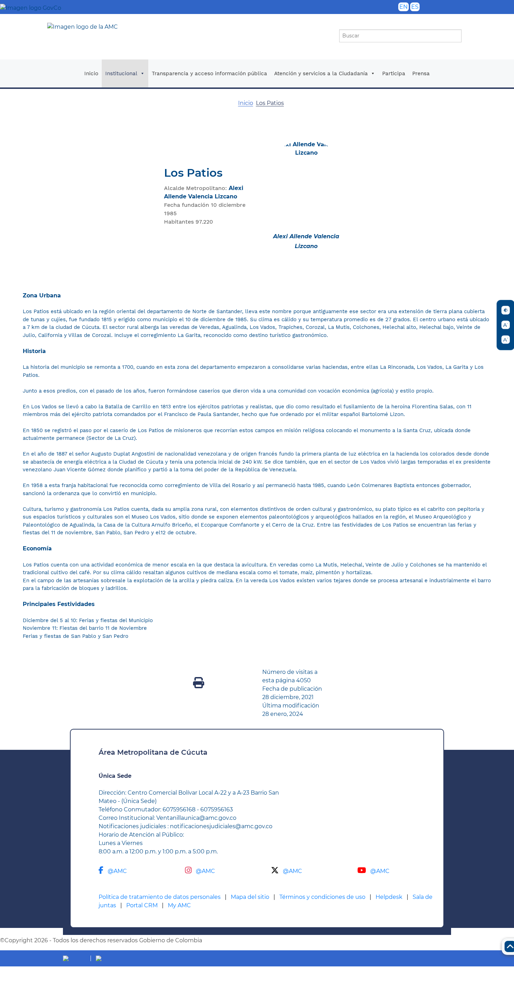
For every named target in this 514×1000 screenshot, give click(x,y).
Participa (393, 73)
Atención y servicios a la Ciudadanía (321, 73)
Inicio (91, 73)
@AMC (117, 871)
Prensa (421, 73)
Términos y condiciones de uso (322, 897)
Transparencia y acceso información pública (209, 73)
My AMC (179, 905)
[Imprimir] (198, 685)
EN (403, 6)
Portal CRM (142, 905)
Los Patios (270, 103)
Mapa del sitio (250, 897)
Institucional (121, 73)
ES (415, 6)
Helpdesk (389, 897)
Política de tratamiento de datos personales (160, 897)
